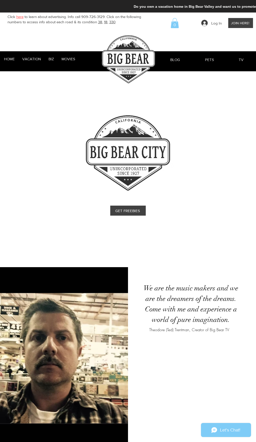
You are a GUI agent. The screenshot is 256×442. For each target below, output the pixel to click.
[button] (174, 23)
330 (112, 22)
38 (100, 22)
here (20, 17)
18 (106, 22)
